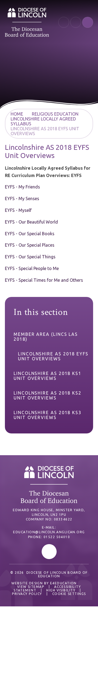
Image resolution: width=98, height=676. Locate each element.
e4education (63, 583)
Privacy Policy (27, 594)
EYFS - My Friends (22, 186)
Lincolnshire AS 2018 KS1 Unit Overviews (47, 376)
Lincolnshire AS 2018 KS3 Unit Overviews (47, 415)
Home (17, 113)
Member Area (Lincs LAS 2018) (46, 337)
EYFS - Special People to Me (32, 268)
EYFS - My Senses (22, 198)
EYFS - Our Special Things (30, 256)
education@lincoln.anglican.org (49, 532)
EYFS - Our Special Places (29, 245)
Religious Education (55, 113)
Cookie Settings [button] (69, 594)
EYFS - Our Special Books (29, 233)
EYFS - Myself (18, 210)
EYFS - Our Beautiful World (31, 221)
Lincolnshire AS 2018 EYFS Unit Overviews (53, 356)
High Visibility (60, 590)
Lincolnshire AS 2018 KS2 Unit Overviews (47, 395)
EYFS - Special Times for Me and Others (44, 280)
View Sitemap (30, 586)
